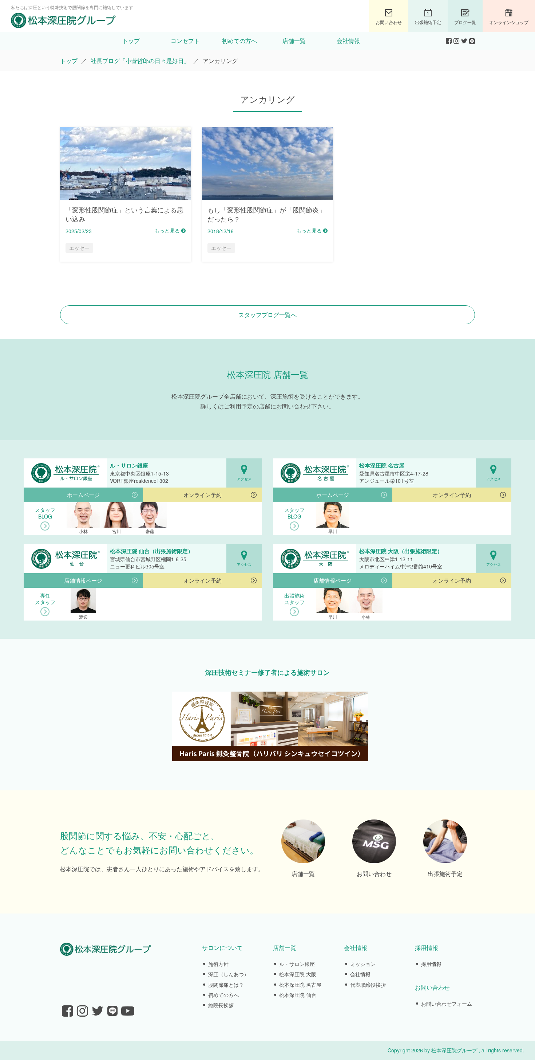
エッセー (79, 247)
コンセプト (185, 41)
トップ (131, 41)
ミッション (363, 963)
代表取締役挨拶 (368, 984)
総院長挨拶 (221, 1005)
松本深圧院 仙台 (297, 994)
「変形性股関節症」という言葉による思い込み (124, 214)
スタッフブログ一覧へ (267, 314)
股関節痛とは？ (226, 984)
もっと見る (167, 230)
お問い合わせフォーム (446, 1003)
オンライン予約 (202, 494)
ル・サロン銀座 (297, 963)
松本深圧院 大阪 (297, 974)
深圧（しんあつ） (228, 974)
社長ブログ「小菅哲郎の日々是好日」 (140, 60)
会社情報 (348, 41)
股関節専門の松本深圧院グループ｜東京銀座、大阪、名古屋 (63, 20)
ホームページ (83, 494)
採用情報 (431, 963)
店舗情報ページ (83, 580)
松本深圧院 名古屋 (300, 984)
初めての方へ (239, 41)
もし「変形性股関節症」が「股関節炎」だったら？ (266, 214)
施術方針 (218, 963)
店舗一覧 (294, 41)
